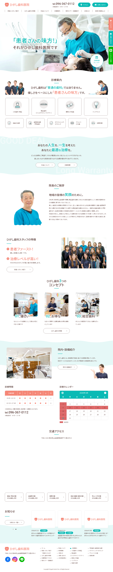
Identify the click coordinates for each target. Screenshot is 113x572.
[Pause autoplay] (60, 65)
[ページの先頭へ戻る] (106, 566)
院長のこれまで (47, 553)
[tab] (54, 65)
